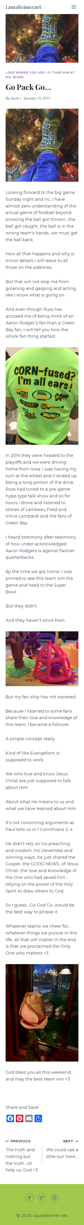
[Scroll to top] (72, 1218)
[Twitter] (42, 1197)
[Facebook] (29, 1197)
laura (15, 98)
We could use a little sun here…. (62, 1149)
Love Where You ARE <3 (28, 72)
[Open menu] (73, 7)
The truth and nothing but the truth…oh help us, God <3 (22, 1156)
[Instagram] (54, 1197)
